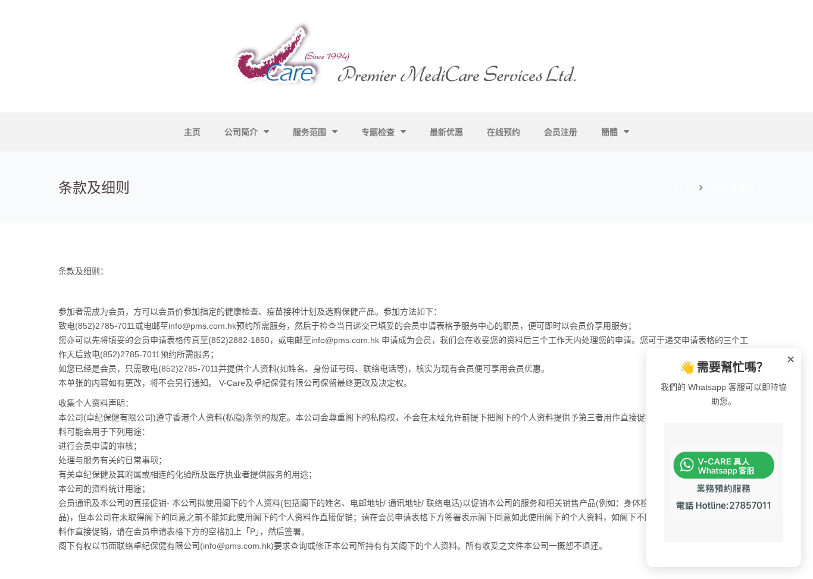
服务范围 (309, 132)
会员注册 (560, 132)
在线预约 (503, 132)
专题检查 (378, 132)
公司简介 (241, 132)
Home (678, 188)
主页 (192, 132)
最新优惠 (446, 132)
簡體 (609, 132)
